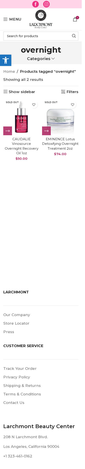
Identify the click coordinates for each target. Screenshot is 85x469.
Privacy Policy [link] (16, 377)
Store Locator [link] (16, 323)
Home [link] (9, 71)
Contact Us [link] (13, 402)
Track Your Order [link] (20, 368)
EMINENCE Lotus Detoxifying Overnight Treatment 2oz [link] (60, 144)
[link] (5, 60)
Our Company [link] (16, 315)
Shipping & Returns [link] (22, 385)
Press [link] (8, 332)
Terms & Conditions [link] (22, 394)
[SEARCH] (73, 36)
